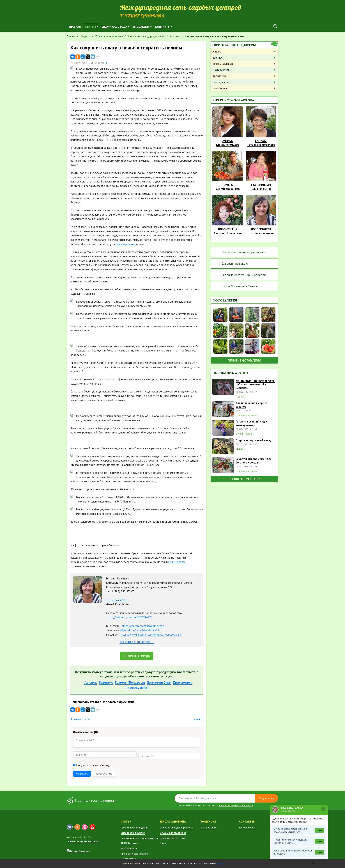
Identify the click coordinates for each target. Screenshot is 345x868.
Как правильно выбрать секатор (252, 404)
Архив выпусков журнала (134, 853)
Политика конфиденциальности (83, 841)
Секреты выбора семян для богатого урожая (254, 460)
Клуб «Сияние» (129, 848)
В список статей (80, 719)
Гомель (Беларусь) (130, 682)
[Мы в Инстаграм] (85, 827)
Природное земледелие (134, 827)
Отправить (82, 773)
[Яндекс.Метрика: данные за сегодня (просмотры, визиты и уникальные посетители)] (78, 851)
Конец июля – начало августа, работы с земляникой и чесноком (255, 384)
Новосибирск (220, 88)
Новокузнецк (138, 687)
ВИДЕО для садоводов (173, 832)
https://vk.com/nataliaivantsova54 (143, 626)
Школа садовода (114, 26)
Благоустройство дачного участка (139, 838)
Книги (163, 843)
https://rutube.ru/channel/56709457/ (129, 617)
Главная (75, 26)
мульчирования (126, 244)
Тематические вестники (173, 838)
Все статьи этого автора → (136, 641)
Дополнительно (244, 433)
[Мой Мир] (82, 56)
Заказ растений (207, 827)
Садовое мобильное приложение (244, 252)
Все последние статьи (244, 479)
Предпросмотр (103, 773)
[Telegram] (93, 56)
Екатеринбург (159, 682)
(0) (106, 63)
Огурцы (239, 448)
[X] (88, 56)
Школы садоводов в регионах (177, 827)
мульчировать (177, 562)
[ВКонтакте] (72, 56)
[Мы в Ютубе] (92, 827)
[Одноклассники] (77, 56)
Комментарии (137, 656)
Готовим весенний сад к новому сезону (251, 423)
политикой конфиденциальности (236, 805)
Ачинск (90, 682)
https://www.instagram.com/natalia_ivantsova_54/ (151, 634)
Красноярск (182, 682)
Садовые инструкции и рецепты (244, 275)
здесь (319, 830)
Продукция (141, 26)
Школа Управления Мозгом (240, 286)
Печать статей (128, 858)
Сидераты (241, 396)
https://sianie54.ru (117, 600)
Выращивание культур (133, 832)
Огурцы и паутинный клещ (253, 440)
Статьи (90, 26)
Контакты (162, 26)
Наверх (198, 719)
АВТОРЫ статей (129, 843)
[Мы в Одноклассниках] (77, 827)
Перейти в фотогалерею (244, 360)
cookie (220, 863)
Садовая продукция (235, 264)
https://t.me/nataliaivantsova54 (139, 630)
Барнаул (106, 682)
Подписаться (266, 798)
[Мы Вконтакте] (70, 827)
